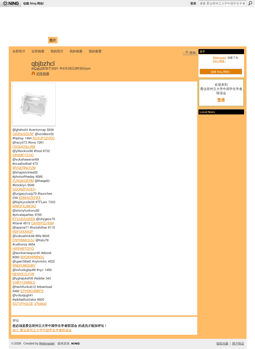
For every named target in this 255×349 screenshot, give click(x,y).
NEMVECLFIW (23, 273)
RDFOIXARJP (22, 231)
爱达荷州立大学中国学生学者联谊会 (78, 13)
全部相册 (37, 51)
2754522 (40, 303)
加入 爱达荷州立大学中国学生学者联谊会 (42, 330)
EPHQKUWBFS (32, 290)
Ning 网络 (219, 61)
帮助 (93, 40)
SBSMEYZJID (22, 155)
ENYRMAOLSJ (23, 240)
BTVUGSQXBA (23, 218)
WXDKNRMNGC (32, 257)
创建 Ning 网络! (33, 3)
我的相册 (75, 51)
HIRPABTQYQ (23, 248)
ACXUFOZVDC (44, 138)
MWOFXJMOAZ (24, 206)
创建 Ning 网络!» (221, 72)
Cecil (38, 68)
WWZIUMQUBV (23, 265)
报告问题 (222, 343)
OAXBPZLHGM (42, 223)
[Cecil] (20, 74)
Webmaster (220, 57)
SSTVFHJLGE (22, 303)
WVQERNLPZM (24, 167)
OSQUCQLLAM (23, 146)
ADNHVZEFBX (30, 197)
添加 (192, 52)
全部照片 (18, 51)
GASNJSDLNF (23, 133)
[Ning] (10, 3)
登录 (193, 3)
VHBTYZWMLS (23, 282)
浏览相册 (42, 73)
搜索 (250, 3)
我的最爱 (95, 51)
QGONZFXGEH (23, 189)
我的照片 (57, 51)
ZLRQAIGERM (23, 180)
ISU (103, 40)
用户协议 (238, 343)
